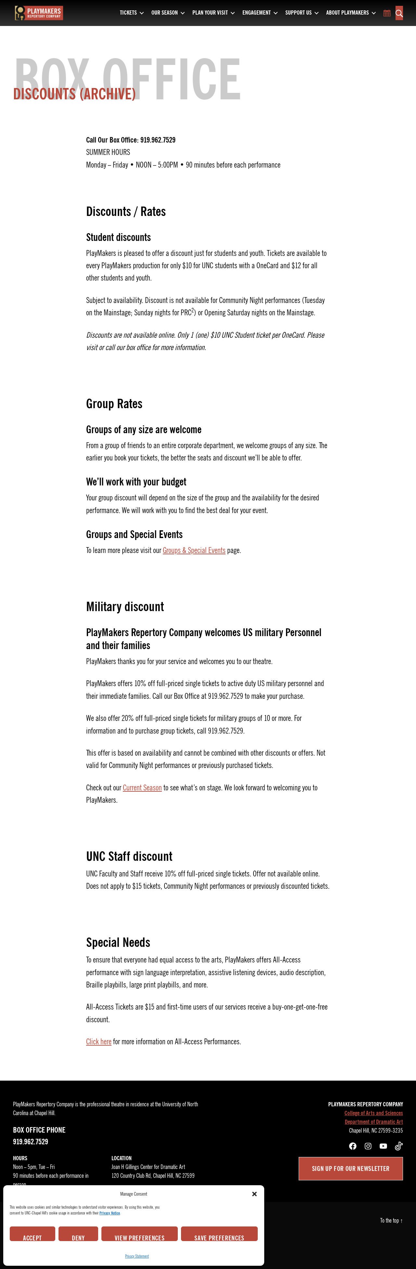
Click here (98, 1042)
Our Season (164, 13)
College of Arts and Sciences (373, 1113)
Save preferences (219, 1237)
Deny (78, 1237)
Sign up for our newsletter (351, 1168)
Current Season (142, 788)
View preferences (140, 1237)
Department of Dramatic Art (374, 1122)
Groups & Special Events (194, 550)
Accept (32, 1237)
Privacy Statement (137, 1256)
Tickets (128, 13)
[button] (254, 1194)
